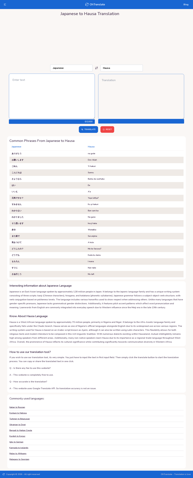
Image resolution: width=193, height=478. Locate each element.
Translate (90, 129)
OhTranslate (97, 4)
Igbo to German (16, 442)
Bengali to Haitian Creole (20, 430)
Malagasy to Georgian (19, 459)
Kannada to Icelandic (18, 447)
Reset (109, 129)
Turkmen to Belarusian (19, 418)
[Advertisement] (96, 39)
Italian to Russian (17, 407)
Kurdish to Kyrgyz (17, 436)
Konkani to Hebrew (18, 413)
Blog (186, 4)
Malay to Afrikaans (17, 453)
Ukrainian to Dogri (17, 424)
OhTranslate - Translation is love (176, 474)
